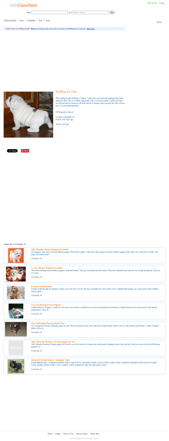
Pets (40, 20)
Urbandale (31, 20)
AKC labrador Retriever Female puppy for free (53, 341)
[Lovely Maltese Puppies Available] (16, 281)
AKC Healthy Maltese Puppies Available (49, 249)
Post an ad (152, 3)
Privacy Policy (82, 434)
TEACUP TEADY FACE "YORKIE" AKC (50, 360)
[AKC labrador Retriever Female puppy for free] (15, 355)
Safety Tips (94, 434)
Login (162, 3)
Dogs (48, 20)
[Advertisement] (64, 60)
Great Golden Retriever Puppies (46, 305)
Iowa (22, 20)
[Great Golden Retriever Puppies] (16, 318)
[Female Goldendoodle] (16, 299)
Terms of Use (68, 434)
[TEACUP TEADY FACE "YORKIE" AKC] (15, 373)
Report (159, 22)
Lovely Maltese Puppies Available (47, 268)
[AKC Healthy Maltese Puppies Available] (16, 262)
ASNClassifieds (10, 20)
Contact (58, 434)
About (49, 434)
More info (91, 29)
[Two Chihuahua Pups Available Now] (16, 336)
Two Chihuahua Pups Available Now (48, 323)
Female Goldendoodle (41, 286)
